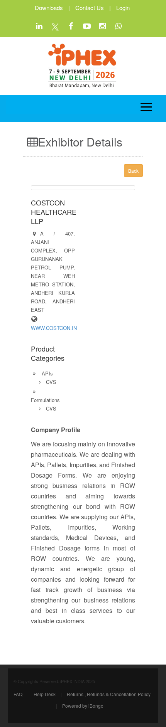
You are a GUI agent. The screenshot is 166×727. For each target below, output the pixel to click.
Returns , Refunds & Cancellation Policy (109, 694)
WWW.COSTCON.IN (54, 328)
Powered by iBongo (82, 705)
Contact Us (89, 7)
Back (133, 170)
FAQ (18, 694)
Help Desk (45, 694)
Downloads (49, 7)
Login (123, 7)
